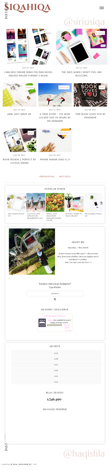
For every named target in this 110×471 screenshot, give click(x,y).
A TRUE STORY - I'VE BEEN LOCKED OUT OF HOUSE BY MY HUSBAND (55, 117)
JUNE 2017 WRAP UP (19, 114)
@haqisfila (84, 453)
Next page (64, 176)
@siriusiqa (84, 21)
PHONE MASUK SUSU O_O (55, 159)
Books (48, 33)
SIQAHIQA (27, 7)
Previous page (47, 176)
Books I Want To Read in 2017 (74, 215)
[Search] (55, 299)
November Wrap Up (93, 215)
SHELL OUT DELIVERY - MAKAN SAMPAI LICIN (53, 217)
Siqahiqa (50, 320)
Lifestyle (29, 87)
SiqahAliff (64, 87)
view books (68, 330)
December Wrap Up (16, 215)
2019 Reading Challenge (55, 315)
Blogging (100, 33)
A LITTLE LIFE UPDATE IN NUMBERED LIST (35, 216)
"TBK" (34, 464)
